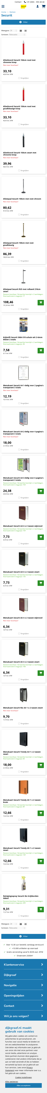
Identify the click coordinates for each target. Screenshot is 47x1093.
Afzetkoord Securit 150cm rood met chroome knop (19, 61)
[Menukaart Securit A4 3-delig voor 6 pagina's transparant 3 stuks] (23, 465)
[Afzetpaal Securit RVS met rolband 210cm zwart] (23, 276)
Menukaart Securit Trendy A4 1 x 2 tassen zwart (22, 753)
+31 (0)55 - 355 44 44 (35, 2)
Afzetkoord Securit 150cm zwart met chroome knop (19, 153)
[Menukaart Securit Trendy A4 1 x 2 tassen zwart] (23, 739)
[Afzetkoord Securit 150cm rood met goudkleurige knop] (23, 94)
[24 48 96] (14, 30)
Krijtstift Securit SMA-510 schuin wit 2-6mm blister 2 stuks (22, 338)
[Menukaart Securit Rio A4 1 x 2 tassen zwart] (23, 695)
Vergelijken (25, 78)
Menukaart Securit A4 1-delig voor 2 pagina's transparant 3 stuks (23, 386)
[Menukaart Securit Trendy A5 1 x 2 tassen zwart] (23, 835)
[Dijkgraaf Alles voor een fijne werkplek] (23, 8)
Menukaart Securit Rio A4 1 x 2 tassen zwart (23, 707)
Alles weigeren (11, 1081)
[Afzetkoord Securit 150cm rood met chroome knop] (23, 47)
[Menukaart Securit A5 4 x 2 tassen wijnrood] (23, 605)
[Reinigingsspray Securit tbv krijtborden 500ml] (23, 883)
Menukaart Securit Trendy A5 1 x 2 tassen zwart (22, 849)
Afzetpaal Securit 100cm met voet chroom (22, 199)
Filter (25, 22)
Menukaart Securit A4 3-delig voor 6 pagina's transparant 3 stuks (23, 479)
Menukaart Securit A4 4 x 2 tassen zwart (21, 572)
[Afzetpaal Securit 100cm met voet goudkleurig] (23, 230)
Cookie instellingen (23, 1077)
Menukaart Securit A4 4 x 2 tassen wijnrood (22, 526)
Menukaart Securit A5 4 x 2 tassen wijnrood (22, 618)
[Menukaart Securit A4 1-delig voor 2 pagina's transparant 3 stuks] (23, 373)
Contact (18, 2)
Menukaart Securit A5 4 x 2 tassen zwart (21, 662)
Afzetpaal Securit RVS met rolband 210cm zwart (21, 290)
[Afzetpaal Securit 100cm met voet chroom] (23, 186)
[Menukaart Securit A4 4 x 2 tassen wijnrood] (23, 513)
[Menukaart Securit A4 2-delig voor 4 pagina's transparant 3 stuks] (23, 419)
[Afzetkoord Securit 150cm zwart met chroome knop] (23, 140)
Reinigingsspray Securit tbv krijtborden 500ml (20, 897)
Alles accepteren (23, 1085)
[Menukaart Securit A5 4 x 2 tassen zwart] (23, 649)
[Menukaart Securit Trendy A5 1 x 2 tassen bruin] (23, 787)
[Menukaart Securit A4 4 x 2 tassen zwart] (23, 559)
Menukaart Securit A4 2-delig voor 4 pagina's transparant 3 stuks (23, 432)
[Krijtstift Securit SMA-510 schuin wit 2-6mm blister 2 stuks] (23, 324)
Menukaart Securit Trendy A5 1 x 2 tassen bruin (22, 801)
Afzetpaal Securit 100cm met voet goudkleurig (18, 244)
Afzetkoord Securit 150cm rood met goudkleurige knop (19, 107)
